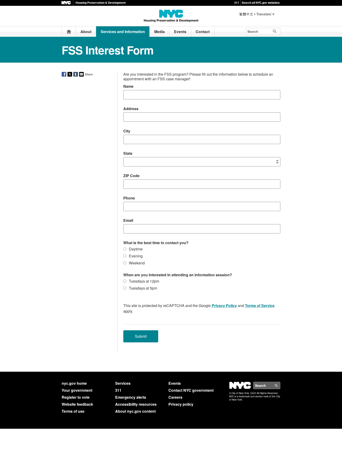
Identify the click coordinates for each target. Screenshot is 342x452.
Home (69, 31)
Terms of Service (260, 305)
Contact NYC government (191, 390)
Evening (136, 256)
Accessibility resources (136, 404)
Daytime (136, 249)
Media (159, 31)
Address (130, 108)
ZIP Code (131, 175)
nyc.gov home (74, 383)
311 (236, 2)
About (85, 31)
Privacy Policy (224, 305)
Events (180, 31)
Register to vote (76, 397)
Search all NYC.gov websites (261, 2)
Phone (129, 198)
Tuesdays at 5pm (143, 288)
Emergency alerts (130, 397)
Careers (175, 397)
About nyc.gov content (135, 411)
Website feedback (77, 404)
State (127, 153)
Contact (203, 31)
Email (128, 220)
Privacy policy (180, 404)
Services (123, 383)
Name (128, 86)
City (126, 131)
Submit (141, 336)
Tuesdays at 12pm (144, 281)
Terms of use (73, 411)
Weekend (137, 263)
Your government (77, 390)
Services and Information (123, 31)
